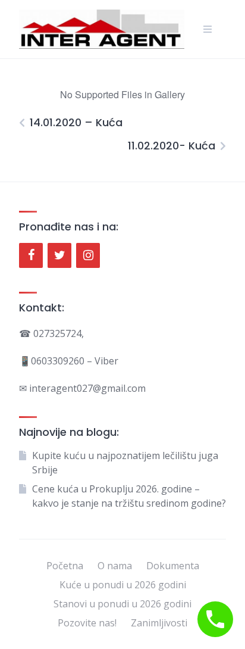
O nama (115, 565)
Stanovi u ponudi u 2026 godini (122, 603)
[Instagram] (88, 255)
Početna (64, 565)
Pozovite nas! (87, 622)
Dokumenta (172, 565)
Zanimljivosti (159, 622)
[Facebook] (31, 255)
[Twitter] (59, 255)
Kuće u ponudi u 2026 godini (122, 584)
